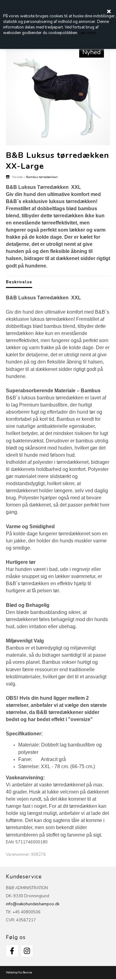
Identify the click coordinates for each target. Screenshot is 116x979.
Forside (17, 177)
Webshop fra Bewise (19, 972)
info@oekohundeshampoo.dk (32, 904)
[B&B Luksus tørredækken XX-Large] (58, 93)
